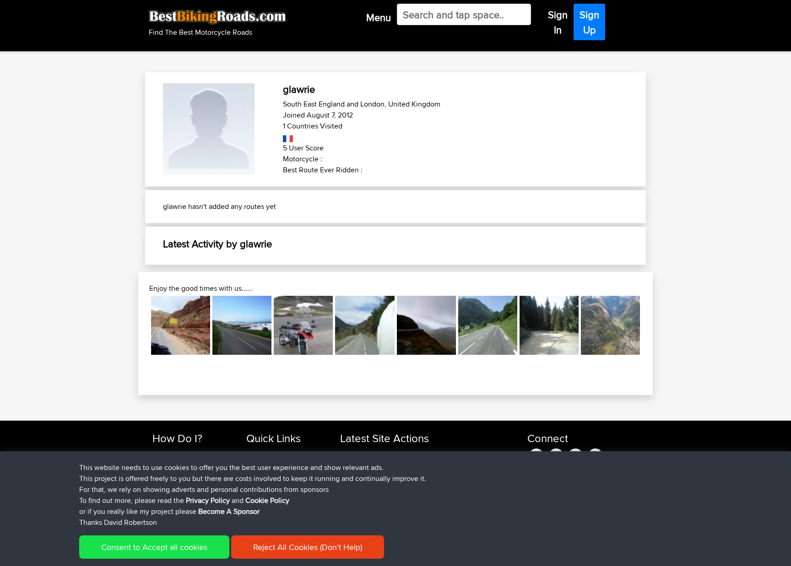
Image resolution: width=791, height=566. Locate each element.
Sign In (558, 22)
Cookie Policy (267, 500)
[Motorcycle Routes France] (288, 137)
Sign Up (589, 22)
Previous (137, 325)
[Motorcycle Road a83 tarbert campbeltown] (241, 325)
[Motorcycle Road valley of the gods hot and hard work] (180, 325)
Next (654, 325)
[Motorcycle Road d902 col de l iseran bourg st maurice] (303, 325)
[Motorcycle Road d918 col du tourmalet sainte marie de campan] (487, 325)
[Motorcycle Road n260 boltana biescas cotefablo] (364, 325)
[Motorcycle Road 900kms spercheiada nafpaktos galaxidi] (549, 325)
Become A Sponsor (229, 511)
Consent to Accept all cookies (154, 547)
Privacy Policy (208, 500)
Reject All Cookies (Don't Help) (307, 547)
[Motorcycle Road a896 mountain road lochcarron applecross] (426, 325)
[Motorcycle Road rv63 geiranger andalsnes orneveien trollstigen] (610, 325)
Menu (378, 17)
